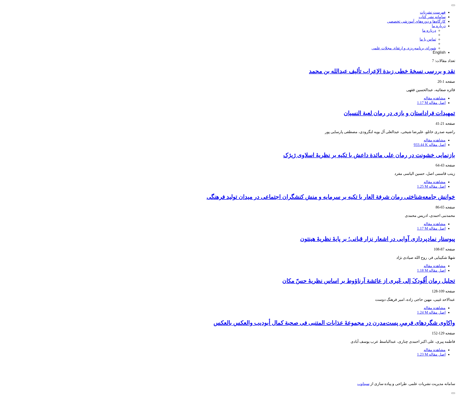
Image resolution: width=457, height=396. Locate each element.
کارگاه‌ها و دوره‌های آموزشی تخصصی (416, 21)
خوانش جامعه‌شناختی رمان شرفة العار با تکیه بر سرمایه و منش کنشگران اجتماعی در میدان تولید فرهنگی (331, 197)
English (439, 52)
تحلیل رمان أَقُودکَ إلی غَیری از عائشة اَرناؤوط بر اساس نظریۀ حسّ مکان (368, 281)
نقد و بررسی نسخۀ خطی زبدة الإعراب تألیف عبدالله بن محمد (382, 71)
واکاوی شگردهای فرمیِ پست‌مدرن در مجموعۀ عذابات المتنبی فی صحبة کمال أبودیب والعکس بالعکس (334, 323)
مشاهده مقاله (435, 98)
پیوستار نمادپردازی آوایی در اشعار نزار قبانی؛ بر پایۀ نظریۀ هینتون (377, 239)
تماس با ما (428, 39)
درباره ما (439, 26)
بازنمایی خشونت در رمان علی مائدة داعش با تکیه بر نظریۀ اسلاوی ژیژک (369, 155)
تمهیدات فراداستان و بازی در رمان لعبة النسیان (399, 113)
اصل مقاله (431, 103)
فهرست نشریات (433, 12)
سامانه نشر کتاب (432, 17)
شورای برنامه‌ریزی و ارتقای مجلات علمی (404, 48)
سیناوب (363, 384)
